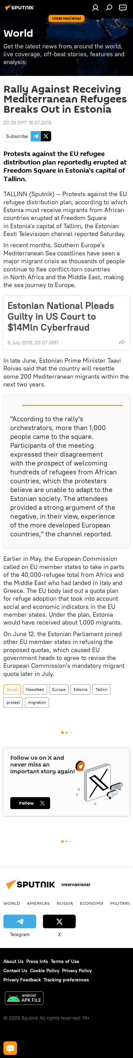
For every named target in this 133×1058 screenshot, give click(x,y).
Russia (65, 903)
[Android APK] (24, 999)
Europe (58, 689)
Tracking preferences (66, 980)
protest (13, 702)
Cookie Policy (44, 970)
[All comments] (10, 1048)
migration (37, 702)
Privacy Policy (77, 970)
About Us (13, 961)
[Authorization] (95, 7)
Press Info (37, 961)
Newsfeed (35, 689)
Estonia (80, 689)
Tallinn (101, 689)
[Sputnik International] (20, 10)
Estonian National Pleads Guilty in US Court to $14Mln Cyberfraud (61, 316)
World (12, 689)
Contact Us (15, 970)
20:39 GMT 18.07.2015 (27, 123)
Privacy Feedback (22, 980)
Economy (91, 903)
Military (120, 903)
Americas (38, 903)
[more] (122, 342)
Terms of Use (65, 961)
